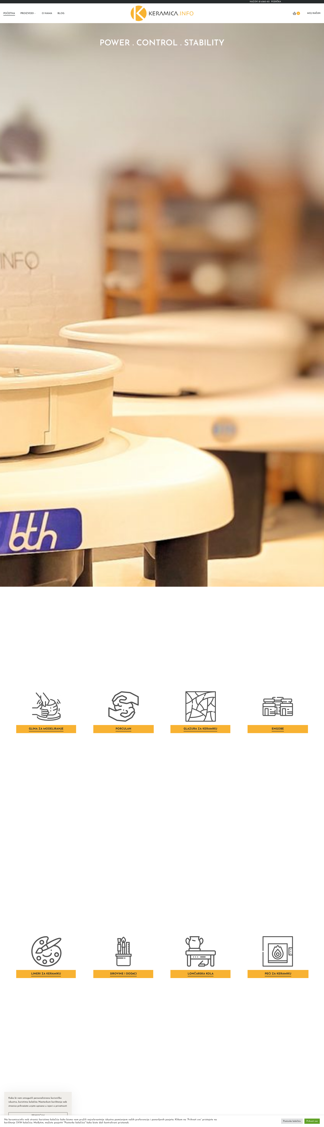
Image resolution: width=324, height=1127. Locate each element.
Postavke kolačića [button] (292, 1121)
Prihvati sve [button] (312, 1121)
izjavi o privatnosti (57, 1106)
